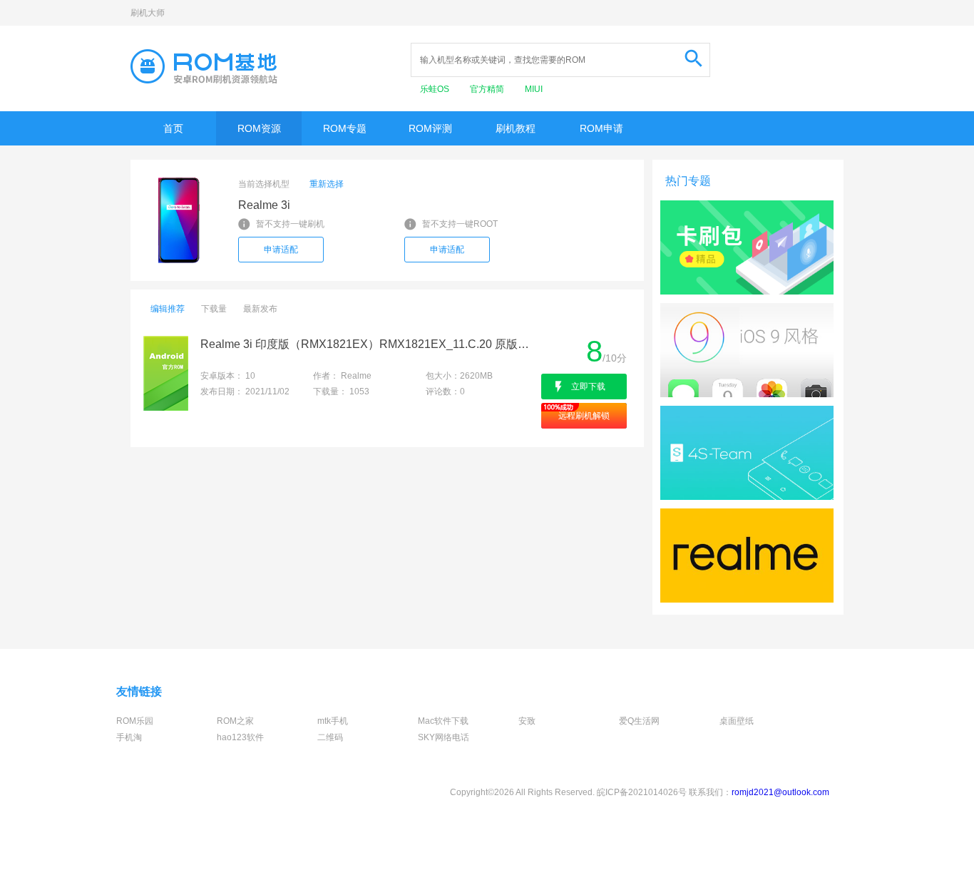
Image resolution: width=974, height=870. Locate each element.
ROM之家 (235, 721)
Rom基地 (203, 66)
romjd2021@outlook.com (780, 792)
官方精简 (488, 89)
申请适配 (281, 250)
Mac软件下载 (443, 721)
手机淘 (129, 737)
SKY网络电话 (443, 737)
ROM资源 (259, 128)
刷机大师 (147, 13)
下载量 (214, 309)
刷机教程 (515, 128)
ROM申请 (601, 128)
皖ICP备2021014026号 (642, 792)
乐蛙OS (435, 89)
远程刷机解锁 (584, 416)
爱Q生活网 (639, 721)
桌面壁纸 (736, 721)
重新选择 (326, 184)
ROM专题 (344, 128)
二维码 (330, 737)
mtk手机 (332, 721)
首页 (173, 128)
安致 (526, 721)
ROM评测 (430, 128)
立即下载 (588, 387)
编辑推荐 (167, 309)
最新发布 (260, 309)
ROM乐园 (134, 721)
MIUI (534, 89)
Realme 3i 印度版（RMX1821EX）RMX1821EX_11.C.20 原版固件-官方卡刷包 (369, 344)
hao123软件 (240, 737)
